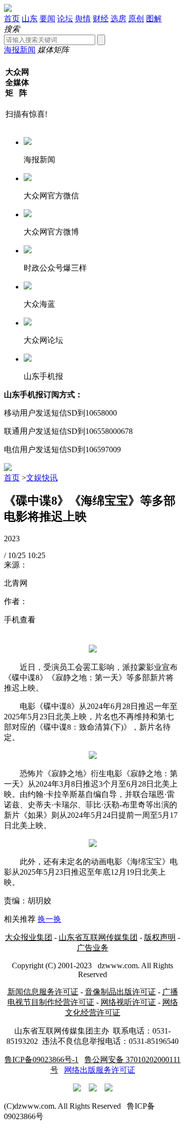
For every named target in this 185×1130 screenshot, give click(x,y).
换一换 (49, 919)
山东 (29, 18)
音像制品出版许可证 (120, 992)
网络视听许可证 (128, 1002)
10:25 (36, 555)
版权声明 (160, 937)
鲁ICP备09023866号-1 (41, 1059)
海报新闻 (20, 50)
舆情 (83, 18)
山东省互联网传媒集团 (98, 937)
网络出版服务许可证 (99, 1070)
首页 (12, 18)
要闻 (47, 18)
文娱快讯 (42, 477)
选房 (118, 18)
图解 (154, 18)
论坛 (65, 18)
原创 (136, 18)
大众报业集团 (28, 937)
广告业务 (93, 947)
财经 (101, 18)
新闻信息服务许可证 (42, 992)
